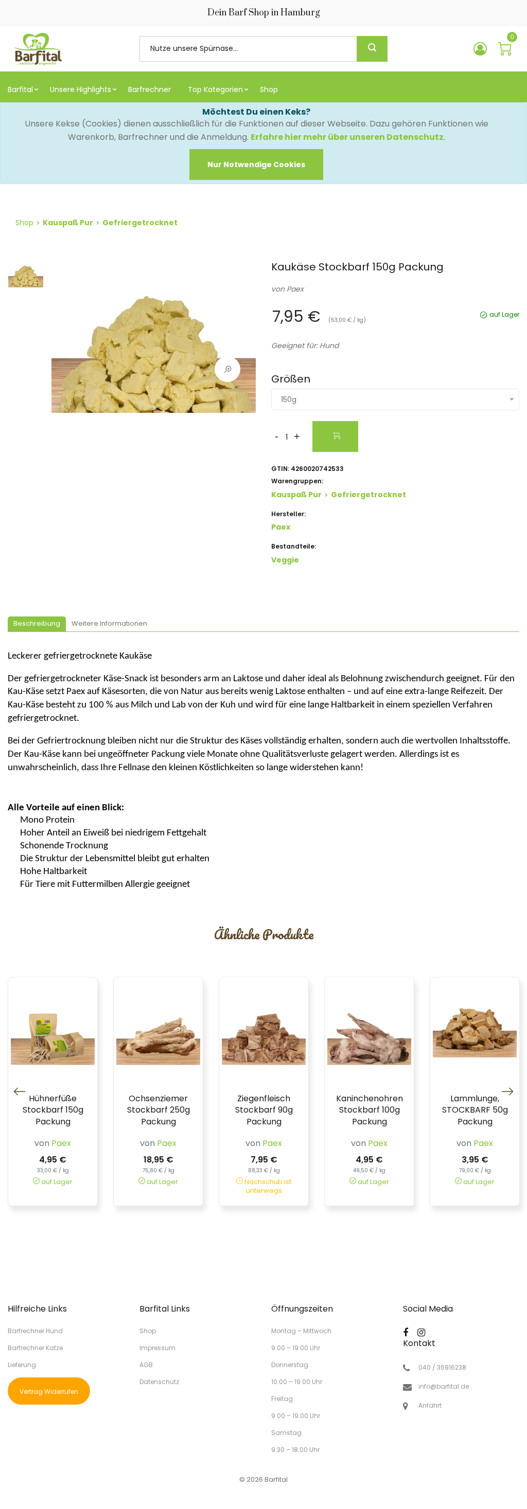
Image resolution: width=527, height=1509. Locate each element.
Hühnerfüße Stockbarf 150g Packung (53, 1110)
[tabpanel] (153, 341)
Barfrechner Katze (35, 1347)
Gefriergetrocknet (140, 222)
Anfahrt (430, 1406)
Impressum (157, 1347)
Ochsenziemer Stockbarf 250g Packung (158, 1110)
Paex (295, 289)
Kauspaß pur (68, 222)
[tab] (37, 624)
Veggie (285, 560)
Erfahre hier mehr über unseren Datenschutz (347, 137)
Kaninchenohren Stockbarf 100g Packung (369, 1110)
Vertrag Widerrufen (49, 1391)
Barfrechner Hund (35, 1330)
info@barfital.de (443, 1387)
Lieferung (22, 1364)
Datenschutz (159, 1381)
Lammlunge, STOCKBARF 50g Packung (475, 1110)
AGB (146, 1364)
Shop (24, 222)
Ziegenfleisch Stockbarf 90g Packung (264, 1110)
